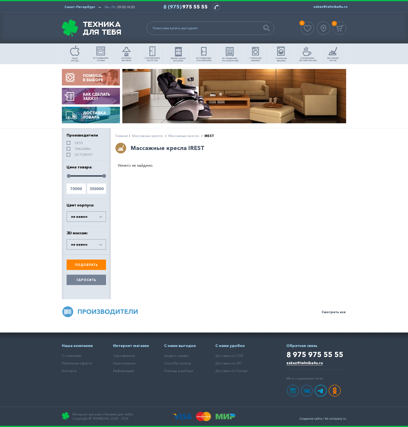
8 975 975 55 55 (314, 354)
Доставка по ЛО (228, 363)
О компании (71, 356)
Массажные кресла (147, 136)
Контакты (69, 371)
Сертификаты (124, 356)
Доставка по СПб (229, 356)
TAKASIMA (83, 149)
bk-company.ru (335, 418)
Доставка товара (91, 115)
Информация (123, 371)
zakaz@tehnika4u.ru (304, 363)
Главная (121, 136)
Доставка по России (231, 371)
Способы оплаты (177, 363)
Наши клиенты (124, 363)
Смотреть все (334, 312)
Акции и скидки (176, 356)
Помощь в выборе (91, 77)
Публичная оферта (77, 363)
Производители (107, 312)
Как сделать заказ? (91, 96)
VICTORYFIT (84, 155)
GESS (79, 143)
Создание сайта (310, 418)
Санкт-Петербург (79, 7)
